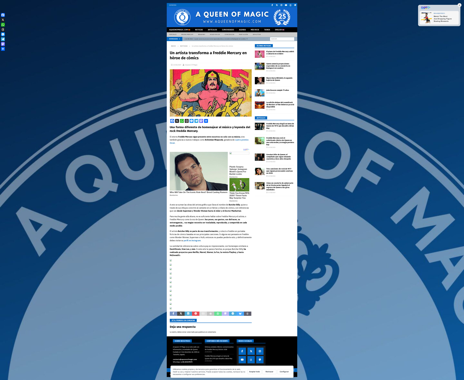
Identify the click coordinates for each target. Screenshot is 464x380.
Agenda (242, 30)
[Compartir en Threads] (247, 314)
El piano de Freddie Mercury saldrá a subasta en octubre (280, 53)
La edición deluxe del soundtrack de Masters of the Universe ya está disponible (280, 104)
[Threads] (290, 5)
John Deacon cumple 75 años (277, 90)
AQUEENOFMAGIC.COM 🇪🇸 (179, 30)
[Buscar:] (282, 39)
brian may (201, 34)
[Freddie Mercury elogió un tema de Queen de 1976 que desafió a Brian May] (260, 126)
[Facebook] (272, 5)
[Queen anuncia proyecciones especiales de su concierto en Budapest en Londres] (260, 66)
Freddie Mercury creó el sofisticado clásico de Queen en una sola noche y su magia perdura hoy (280, 141)
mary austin (243, 34)
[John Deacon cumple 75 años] (260, 92)
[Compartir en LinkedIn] (188, 314)
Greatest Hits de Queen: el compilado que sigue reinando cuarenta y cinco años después (278, 157)
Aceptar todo (254, 372)
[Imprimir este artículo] (210, 314)
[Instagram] (281, 5)
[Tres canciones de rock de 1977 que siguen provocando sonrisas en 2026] (260, 171)
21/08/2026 (271, 71)
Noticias (199, 30)
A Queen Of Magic (191, 65)
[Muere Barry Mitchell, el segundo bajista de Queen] (260, 80)
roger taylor (215, 34)
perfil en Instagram (192, 240)
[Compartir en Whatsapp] (218, 314)
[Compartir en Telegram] (232, 314)
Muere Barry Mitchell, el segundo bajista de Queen (279, 79)
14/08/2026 (271, 109)
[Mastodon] (295, 5)
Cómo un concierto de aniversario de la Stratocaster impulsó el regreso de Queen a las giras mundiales (279, 186)
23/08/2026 (271, 56)
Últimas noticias (264, 46)
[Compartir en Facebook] (173, 314)
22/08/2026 (271, 147)
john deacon (229, 34)
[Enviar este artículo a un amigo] (203, 314)
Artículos (212, 30)
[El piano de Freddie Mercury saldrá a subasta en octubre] (260, 54)
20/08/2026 (271, 161)
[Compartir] (2, 48)
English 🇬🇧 (279, 30)
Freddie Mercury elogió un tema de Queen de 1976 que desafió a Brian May (280, 126)
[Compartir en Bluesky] (240, 314)
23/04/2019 (177, 65)
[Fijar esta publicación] (195, 314)
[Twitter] (277, 5)
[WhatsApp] (2, 24)
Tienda (267, 30)
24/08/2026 (271, 131)
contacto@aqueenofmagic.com (185, 359)
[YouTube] (286, 5)
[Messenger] (2, 34)
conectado (191, 332)
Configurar (284, 372)
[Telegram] (2, 39)
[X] (251, 351)
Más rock (255, 30)
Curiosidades (228, 30)
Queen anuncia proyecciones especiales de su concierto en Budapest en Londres (278, 66)
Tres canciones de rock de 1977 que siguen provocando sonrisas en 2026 (279, 171)
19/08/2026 (271, 93)
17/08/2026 (271, 192)
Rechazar (269, 372)
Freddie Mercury (187, 34)
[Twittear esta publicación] (181, 314)
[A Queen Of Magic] (232, 26)
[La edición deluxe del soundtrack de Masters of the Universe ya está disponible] (260, 105)
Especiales (172, 34)
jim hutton (257, 34)
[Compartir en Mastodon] (225, 314)
